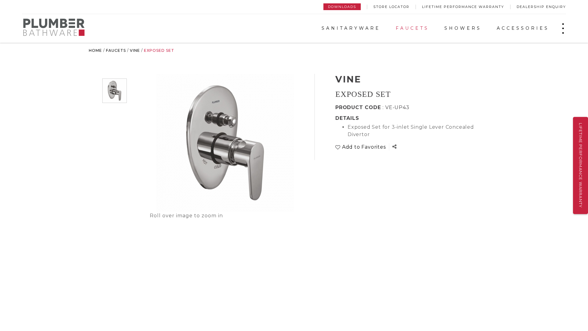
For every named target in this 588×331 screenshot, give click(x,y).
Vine (135, 50)
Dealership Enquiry (541, 7)
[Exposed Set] (114, 90)
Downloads (342, 7)
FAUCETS (412, 28)
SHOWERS (462, 28)
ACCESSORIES (523, 28)
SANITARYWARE (351, 28)
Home (95, 50)
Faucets (116, 50)
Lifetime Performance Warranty (463, 7)
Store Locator (391, 7)
